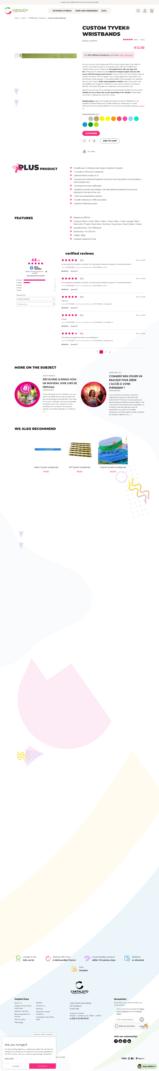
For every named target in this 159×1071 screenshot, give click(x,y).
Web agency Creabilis (57, 1057)
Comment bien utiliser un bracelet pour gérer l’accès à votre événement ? (125, 382)
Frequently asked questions (43, 1013)
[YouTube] (120, 1041)
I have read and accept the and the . (130, 1011)
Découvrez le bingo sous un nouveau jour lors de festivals (60, 383)
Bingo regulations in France (22, 1015)
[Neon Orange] (113, 118)
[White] (85, 118)
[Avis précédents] (97, 352)
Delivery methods (21, 1011)
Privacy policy (20, 1019)
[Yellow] (102, 118)
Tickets (23, 18)
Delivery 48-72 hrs (61, 957)
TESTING (39, 1003)
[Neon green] (96, 124)
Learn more (9, 1058)
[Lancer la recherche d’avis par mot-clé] (54, 304)
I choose (15, 1066)
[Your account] (145, 10)
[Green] (90, 124)
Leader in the (29, 957)
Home (17, 18)
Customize (91, 133)
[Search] (138, 10)
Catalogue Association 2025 (45, 1018)
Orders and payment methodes (23, 1007)
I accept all (42, 1066)
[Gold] (96, 118)
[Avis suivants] (110, 352)
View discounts (126, 55)
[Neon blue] (85, 124)
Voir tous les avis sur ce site (35, 275)
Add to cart (110, 141)
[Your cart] (151, 10)
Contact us (40, 1006)
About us (18, 1003)
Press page (19, 1022)
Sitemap (39, 1009)
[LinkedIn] (129, 1041)
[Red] (119, 118)
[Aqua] (136, 118)
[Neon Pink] (125, 118)
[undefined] (46, 272)
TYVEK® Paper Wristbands (36, 18)
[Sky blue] (130, 118)
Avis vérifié (141, 260)
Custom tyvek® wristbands (113, 467)
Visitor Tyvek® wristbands (46, 467)
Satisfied (136, 957)
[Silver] (90, 118)
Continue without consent (42, 1034)
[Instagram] (125, 1041)
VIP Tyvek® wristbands (79, 467)
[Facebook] (116, 1041)
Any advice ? (149, 1066)
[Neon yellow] (107, 118)
